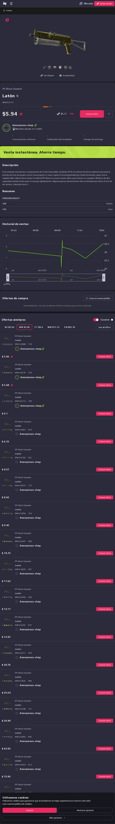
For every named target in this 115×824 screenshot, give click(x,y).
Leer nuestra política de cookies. (17, 804)
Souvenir (105, 319)
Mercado (88, 3)
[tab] (9, 327)
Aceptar (29, 810)
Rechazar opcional (85, 810)
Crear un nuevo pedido (99, 298)
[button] (49, 67)
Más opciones (55, 818)
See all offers (105, 327)
